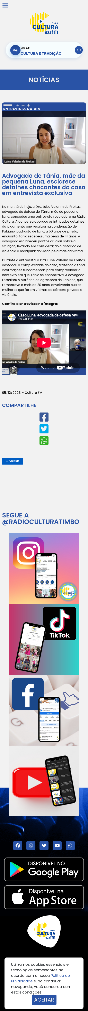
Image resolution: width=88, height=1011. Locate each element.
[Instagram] (30, 845)
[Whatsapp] (70, 845)
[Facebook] (17, 845)
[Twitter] (44, 845)
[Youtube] (57, 845)
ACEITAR (44, 999)
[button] (12, 461)
